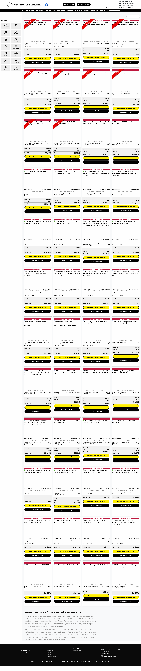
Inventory (49, 648)
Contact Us (33, 661)
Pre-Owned (49, 652)
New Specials (50, 654)
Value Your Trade (37, 62)
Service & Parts (77, 648)
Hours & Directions (25, 650)
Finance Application (26, 651)
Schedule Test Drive (84, 4)
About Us (23, 648)
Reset (10, 17)
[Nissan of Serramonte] (24, 5)
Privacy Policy (50, 661)
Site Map (57, 661)
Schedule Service (69, 4)
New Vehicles (50, 650)
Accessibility (41, 661)
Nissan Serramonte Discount (38, 58)
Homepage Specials (51, 656)
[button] (46, 4)
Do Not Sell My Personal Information (70, 661)
